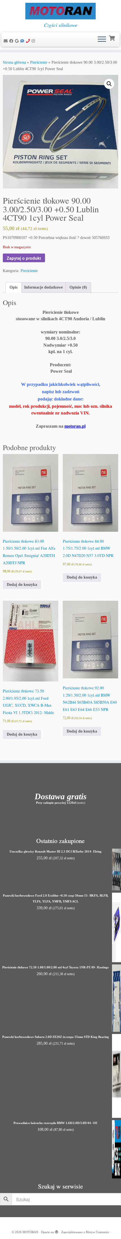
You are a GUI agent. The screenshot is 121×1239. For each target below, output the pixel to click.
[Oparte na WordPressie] (57, 1231)
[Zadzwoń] (29, 41)
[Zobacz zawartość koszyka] (112, 37)
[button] (109, 84)
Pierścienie (38, 62)
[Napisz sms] (23, 41)
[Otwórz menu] (102, 39)
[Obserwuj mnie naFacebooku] (12, 41)
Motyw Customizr (97, 1232)
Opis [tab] (13, 287)
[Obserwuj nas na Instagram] (34, 41)
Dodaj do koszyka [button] (22, 584)
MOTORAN (30, 1232)
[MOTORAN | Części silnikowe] (60, 11)
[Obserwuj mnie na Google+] (17, 41)
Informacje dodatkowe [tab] (43, 287)
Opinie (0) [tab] (78, 287)
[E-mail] (6, 41)
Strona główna (14, 62)
